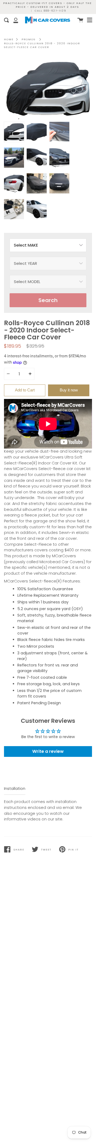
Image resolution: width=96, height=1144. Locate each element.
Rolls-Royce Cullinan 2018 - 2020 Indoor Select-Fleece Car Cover (42, 45)
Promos (28, 39)
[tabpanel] (48, 88)
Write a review (48, 751)
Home (9, 39)
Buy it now (69, 390)
